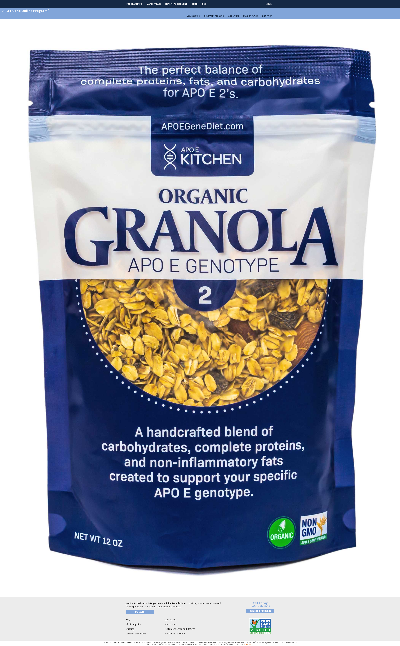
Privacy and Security (175, 633)
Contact (267, 16)
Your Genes (193, 16)
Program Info (134, 4)
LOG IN (269, 4)
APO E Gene (25, 11)
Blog (195, 4)
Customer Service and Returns (180, 628)
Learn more (248, 644)
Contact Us (170, 619)
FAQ (128, 619)
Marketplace (154, 4)
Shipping (130, 628)
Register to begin (260, 610)
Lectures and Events (136, 633)
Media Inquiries (133, 624)
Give (204, 4)
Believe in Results (214, 16)
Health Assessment (176, 4)
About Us (233, 16)
